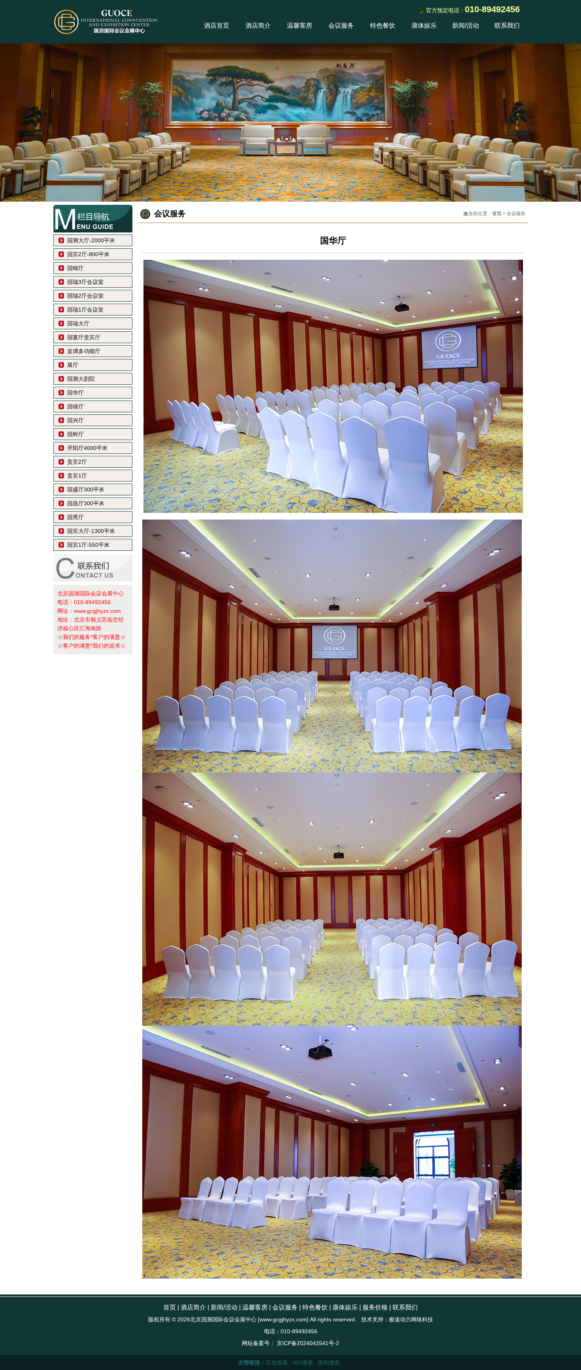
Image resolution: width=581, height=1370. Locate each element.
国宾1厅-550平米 (88, 545)
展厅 (72, 365)
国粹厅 (75, 434)
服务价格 (375, 1307)
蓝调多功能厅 (83, 351)
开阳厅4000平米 (87, 448)
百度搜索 (277, 1362)
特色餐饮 (382, 25)
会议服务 (341, 25)
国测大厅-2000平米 (91, 240)
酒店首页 (216, 25)
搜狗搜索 (329, 1362)
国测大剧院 (81, 379)
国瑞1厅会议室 (85, 309)
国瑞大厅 (78, 323)
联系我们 (507, 25)
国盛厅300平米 (85, 489)
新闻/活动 (465, 25)
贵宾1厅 (77, 475)
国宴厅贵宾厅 (83, 337)
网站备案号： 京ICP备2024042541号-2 (290, 1343)
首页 (497, 213)
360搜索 (302, 1362)
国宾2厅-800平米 (88, 254)
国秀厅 (75, 517)
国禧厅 (75, 406)
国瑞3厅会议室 (85, 282)
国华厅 (75, 392)
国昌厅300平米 (85, 503)
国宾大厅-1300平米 (91, 531)
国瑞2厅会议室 (85, 296)
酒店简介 (258, 25)
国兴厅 (75, 420)
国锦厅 (75, 268)
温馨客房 (299, 25)
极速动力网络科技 (411, 1319)
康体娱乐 (424, 25)
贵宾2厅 (77, 462)
